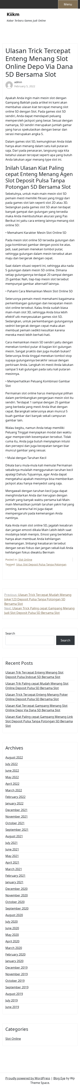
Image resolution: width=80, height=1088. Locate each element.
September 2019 (16, 987)
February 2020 (15, 954)
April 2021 (12, 862)
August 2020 (14, 915)
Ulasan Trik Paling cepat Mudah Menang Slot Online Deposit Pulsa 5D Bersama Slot (36, 685)
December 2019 (16, 967)
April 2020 (12, 941)
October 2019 (15, 981)
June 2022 (12, 770)
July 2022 (11, 764)
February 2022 (15, 797)
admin (18, 82)
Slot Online (25, 559)
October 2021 (15, 823)
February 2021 (15, 876)
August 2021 (14, 836)
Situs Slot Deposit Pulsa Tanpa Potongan (41, 564)
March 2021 (13, 869)
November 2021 (16, 816)
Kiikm (13, 14)
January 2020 (14, 961)
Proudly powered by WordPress (27, 1078)
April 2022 (12, 784)
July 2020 (11, 922)
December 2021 (16, 810)
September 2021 (16, 830)
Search (10, 633)
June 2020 (12, 928)
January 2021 (14, 882)
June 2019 (12, 1007)
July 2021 (11, 843)
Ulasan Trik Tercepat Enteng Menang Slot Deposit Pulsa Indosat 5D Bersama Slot (34, 674)
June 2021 (12, 849)
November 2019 (16, 974)
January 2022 (14, 803)
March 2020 (13, 948)
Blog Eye (59, 1078)
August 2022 (14, 757)
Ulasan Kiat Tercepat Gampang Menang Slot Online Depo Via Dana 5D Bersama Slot (36, 708)
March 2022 (13, 790)
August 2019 (14, 994)
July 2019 (11, 1000)
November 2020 (16, 895)
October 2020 (15, 902)
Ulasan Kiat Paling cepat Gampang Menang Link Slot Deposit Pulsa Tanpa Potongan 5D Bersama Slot (39, 721)
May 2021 (12, 856)
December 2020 (16, 889)
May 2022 (12, 777)
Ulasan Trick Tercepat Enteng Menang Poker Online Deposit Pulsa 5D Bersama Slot (36, 697)
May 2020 (12, 935)
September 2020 (16, 908)
